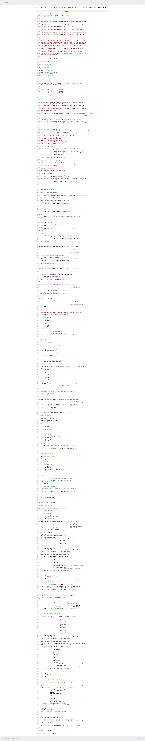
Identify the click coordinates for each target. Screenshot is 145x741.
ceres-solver (39, 7)
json (142, 738)
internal (89, 7)
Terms (17, 738)
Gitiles (9, 738)
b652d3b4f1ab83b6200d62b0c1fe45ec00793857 (69, 7)
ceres (95, 7)
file (66, 11)
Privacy (13, 738)
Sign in (141, 2)
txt (139, 738)
